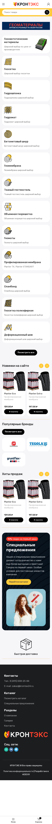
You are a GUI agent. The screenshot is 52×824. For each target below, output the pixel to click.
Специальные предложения (19, 703)
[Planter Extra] (38, 381)
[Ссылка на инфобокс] (26, 44)
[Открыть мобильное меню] (3, 4)
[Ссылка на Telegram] (16, 749)
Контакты (9, 725)
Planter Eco (10, 394)
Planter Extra (35, 394)
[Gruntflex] (13, 459)
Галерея (8, 720)
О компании (10, 715)
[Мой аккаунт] (48, 4)
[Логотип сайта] (26, 4)
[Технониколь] (13, 444)
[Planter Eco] (13, 381)
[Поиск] (47, 12)
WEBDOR (26, 774)
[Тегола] (38, 444)
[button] (13, 411)
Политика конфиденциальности (18, 771)
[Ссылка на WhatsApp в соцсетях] (6, 749)
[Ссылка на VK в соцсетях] (11, 749)
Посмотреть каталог (15, 698)
